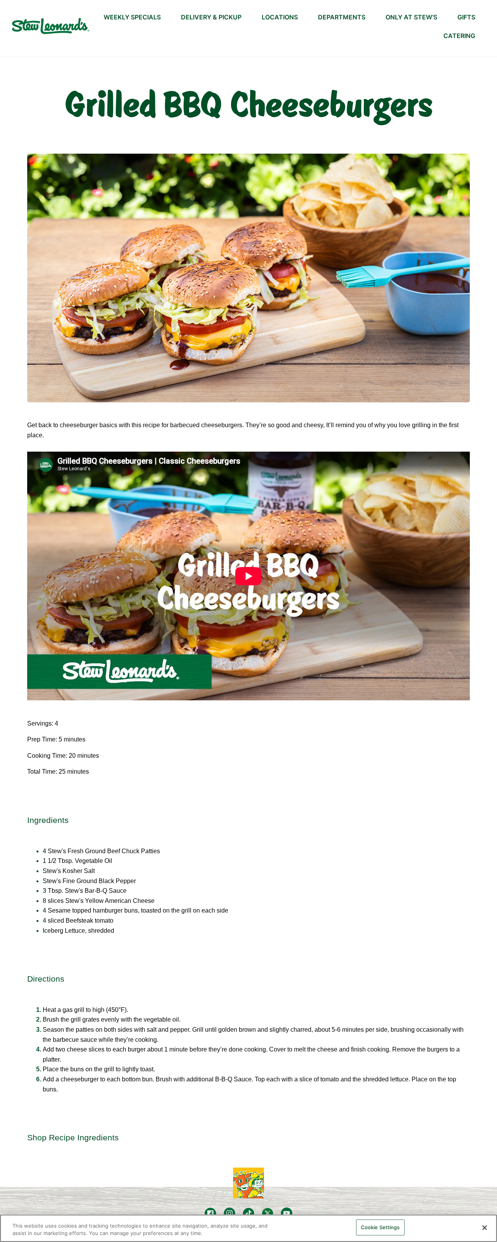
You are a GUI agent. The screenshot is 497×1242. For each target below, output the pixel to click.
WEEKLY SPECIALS (132, 17)
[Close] (484, 1227)
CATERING (459, 36)
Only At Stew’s (411, 17)
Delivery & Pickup (211, 17)
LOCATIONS (280, 17)
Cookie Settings (380, 1227)
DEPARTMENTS (341, 17)
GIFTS (466, 17)
